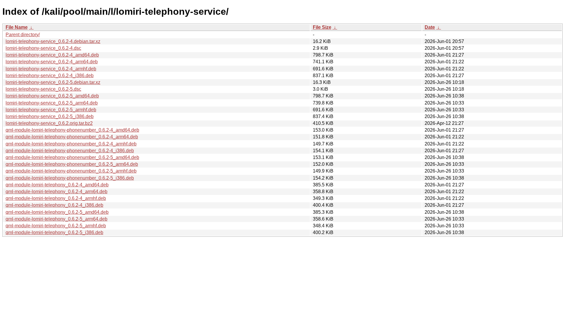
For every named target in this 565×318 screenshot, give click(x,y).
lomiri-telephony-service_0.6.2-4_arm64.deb (52, 61)
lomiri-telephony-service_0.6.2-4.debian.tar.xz (53, 41)
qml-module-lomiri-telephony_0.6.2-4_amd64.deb (57, 184)
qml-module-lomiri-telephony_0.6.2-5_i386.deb (54, 232)
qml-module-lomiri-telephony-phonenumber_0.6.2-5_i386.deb (70, 177)
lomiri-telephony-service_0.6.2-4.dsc (43, 48)
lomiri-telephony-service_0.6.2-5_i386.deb (50, 116)
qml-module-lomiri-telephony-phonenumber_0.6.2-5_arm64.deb (72, 164)
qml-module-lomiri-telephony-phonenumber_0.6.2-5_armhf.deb (71, 170)
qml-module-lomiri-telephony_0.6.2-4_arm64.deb (56, 191)
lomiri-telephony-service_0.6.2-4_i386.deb (50, 75)
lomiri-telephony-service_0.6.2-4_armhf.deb (51, 68)
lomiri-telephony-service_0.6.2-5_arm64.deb (52, 102)
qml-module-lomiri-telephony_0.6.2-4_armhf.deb (56, 198)
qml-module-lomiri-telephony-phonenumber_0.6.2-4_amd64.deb (72, 129)
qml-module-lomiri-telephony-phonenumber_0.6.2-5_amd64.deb (72, 157)
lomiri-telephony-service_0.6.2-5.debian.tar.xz (53, 82)
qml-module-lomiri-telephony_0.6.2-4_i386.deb (54, 205)
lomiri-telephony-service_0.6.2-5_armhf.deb (51, 109)
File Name (17, 27)
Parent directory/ (23, 34)
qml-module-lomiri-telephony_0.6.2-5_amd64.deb (57, 212)
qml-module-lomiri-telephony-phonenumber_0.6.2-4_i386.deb (70, 150)
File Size (322, 27)
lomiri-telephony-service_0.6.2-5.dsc (43, 89)
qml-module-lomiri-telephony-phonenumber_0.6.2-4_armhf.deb (71, 143)
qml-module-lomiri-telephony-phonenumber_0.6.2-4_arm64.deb (72, 136)
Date (430, 27)
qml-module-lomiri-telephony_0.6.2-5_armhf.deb (56, 225)
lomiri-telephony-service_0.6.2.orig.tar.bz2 (49, 123)
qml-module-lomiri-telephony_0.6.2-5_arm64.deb (56, 218)
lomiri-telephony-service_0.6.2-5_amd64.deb (52, 95)
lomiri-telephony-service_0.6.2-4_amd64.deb (52, 54)
